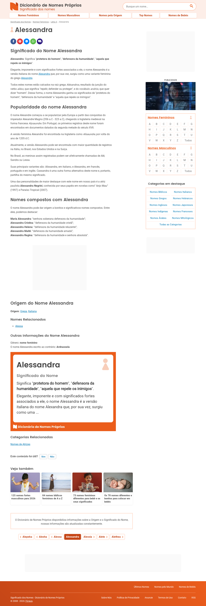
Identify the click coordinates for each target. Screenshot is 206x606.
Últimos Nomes (141, 587)
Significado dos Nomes (20, 22)
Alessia (88, 536)
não (52, 456)
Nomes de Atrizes (20, 444)
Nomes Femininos (41, 22)
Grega (23, 311)
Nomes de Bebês (187, 587)
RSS (194, 597)
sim (43, 456)
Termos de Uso (165, 597)
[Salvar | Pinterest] (20, 41)
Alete (102, 536)
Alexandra (44, 73)
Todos (188, 140)
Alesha (43, 536)
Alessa (19, 326)
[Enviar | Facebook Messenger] (26, 41)
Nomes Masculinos (162, 148)
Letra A (54, 22)
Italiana (32, 311)
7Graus (29, 601)
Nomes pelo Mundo (164, 587)
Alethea (116, 536)
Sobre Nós (106, 597)
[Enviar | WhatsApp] (33, 41)
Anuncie (149, 597)
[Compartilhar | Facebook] (13, 41)
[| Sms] (40, 41)
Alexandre (26, 78)
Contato (182, 597)
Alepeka (27, 536)
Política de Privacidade (128, 597)
